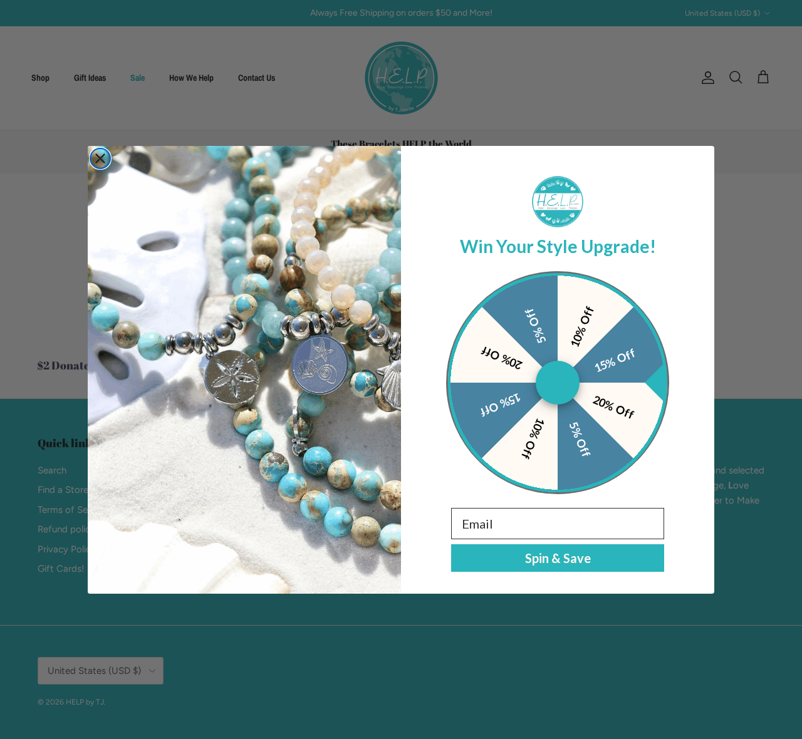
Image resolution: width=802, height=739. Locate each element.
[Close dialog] (100, 158)
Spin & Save (558, 558)
